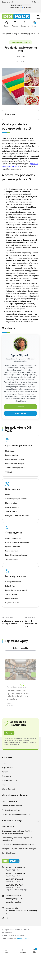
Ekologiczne (10, 451)
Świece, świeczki (11, 511)
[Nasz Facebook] (3, 918)
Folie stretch (10, 586)
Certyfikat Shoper (9, 853)
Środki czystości (13, 532)
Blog (15, 34)
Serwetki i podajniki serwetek (16, 499)
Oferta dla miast (8, 789)
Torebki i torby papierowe (15, 468)
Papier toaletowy (11, 551)
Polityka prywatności (10, 780)
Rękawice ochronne (12, 547)
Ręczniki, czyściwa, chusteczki (16, 555)
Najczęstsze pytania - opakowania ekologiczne (20, 848)
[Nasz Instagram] (7, 918)
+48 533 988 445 (14, 879)
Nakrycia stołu (12, 489)
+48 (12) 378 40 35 (15, 873)
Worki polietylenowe (13, 582)
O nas (4, 763)
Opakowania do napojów (14, 463)
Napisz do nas (20, 413)
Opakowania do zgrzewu (14, 459)
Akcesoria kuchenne (13, 538)
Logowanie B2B (7, 2)
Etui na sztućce (11, 503)
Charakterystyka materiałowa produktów (18, 844)
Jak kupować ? (8, 827)
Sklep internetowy (16, 938)
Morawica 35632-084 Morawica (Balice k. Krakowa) (21, 909)
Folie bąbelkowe (11, 599)
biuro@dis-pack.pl (13, 895)
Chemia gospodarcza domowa (17, 542)
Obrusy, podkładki (12, 507)
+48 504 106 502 (14, 885)
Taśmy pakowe (11, 594)
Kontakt (5, 772)
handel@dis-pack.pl (14, 899)
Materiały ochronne (15, 576)
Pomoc (36, 2)
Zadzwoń (20, 407)
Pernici (7, 494)
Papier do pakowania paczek (16, 590)
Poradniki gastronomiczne (20, 42)
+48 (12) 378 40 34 (15, 867)
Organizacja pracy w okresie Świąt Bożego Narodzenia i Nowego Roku (19, 832)
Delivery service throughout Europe (16, 814)
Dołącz (9, 733)
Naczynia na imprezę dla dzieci (17, 516)
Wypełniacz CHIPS (12, 603)
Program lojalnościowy (11, 810)
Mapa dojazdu (7, 767)
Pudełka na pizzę (11, 455)
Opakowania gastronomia (18, 445)
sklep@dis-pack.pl (13, 902)
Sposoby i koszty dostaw (12, 806)
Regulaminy (6, 776)
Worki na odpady (11, 559)
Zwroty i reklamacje (9, 801)
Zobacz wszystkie (20, 648)
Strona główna (5, 34)
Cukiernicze (9, 472)
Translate (27, 7)
